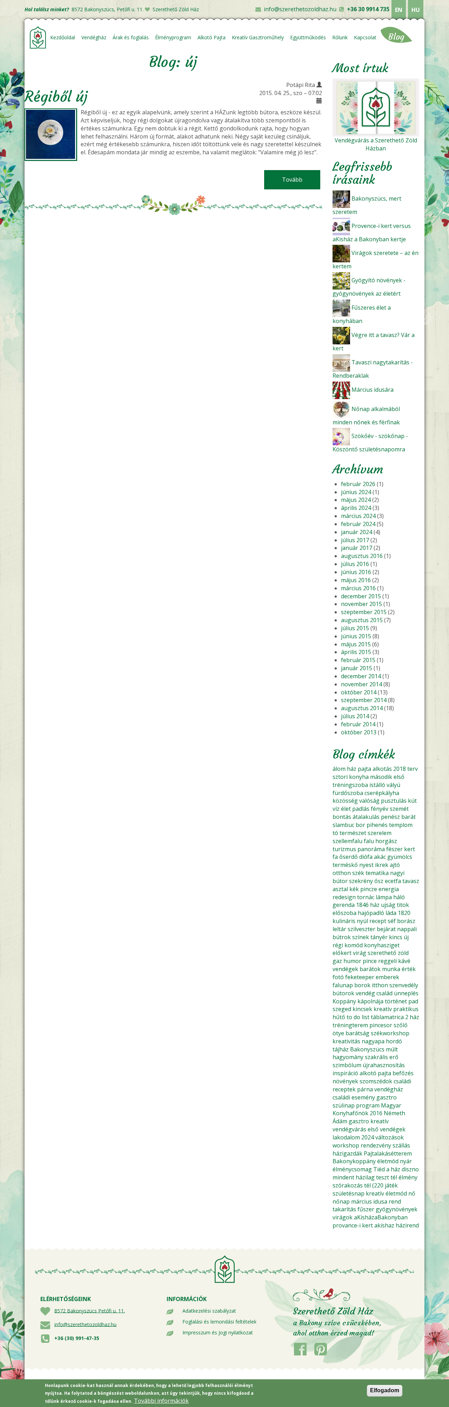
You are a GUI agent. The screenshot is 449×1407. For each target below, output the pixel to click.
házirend (407, 1225)
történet (396, 1001)
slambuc (343, 825)
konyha (359, 777)
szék (358, 873)
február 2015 (358, 660)
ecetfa (393, 881)
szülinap (344, 1105)
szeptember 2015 (364, 612)
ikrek (381, 865)
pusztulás (394, 801)
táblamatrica (387, 1017)
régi (338, 945)
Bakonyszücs (367, 1049)
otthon (342, 873)
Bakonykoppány (354, 1161)
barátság (357, 1033)
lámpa (384, 897)
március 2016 (358, 588)
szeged (342, 1009)
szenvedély (403, 985)
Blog (396, 37)
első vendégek (387, 1129)
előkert (342, 953)
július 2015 (355, 628)
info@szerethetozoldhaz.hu (300, 9)
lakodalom (346, 1137)
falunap (343, 985)
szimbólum (347, 1065)
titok (403, 905)
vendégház (388, 1089)
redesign (344, 897)
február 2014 (358, 724)
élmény (407, 1177)
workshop (346, 1145)
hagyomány (348, 1057)
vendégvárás (349, 1129)
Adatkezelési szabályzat (209, 1310)
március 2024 (358, 516)
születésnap (348, 1193)
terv (412, 769)
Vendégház (93, 37)
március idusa (369, 1201)
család (384, 993)
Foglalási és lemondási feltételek (219, 1321)
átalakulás (366, 817)
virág (359, 953)
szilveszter (361, 929)
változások (389, 1137)
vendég (365, 993)
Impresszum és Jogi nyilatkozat (217, 1332)
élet (346, 809)
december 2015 (361, 596)
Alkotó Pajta (211, 37)
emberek (387, 977)
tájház (341, 1049)
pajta (364, 769)
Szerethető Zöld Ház (176, 9)
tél (393, 1177)
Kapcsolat (365, 37)
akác (380, 857)
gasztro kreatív (369, 1121)
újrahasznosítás (384, 1065)
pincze (368, 889)
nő (411, 1193)
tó (335, 833)
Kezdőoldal (62, 37)
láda (391, 913)
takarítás (344, 1209)
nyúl (362, 921)
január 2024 (356, 532)
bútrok (342, 937)
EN (398, 10)
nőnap (341, 1201)
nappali (407, 929)
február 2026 (358, 484)
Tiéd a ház (386, 1169)
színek (360, 937)
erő (393, 1057)
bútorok (343, 993)
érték (409, 969)
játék (391, 1185)
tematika (377, 873)
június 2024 (356, 492)
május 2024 (356, 500)
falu (369, 841)
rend (395, 1201)
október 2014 (358, 692)
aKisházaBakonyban (381, 1217)
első (399, 777)
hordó (394, 1041)
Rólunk (340, 37)
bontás (342, 817)
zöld (403, 953)
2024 (367, 1137)
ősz (378, 881)
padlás (360, 809)
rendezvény (376, 1145)
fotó (338, 977)
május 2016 (356, 580)
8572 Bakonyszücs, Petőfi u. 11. (107, 9)
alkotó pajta (375, 1073)
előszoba (344, 913)
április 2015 (356, 652)
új (406, 937)
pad (413, 1001)
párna (365, 1089)
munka (391, 969)
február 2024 (358, 524)
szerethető (382, 953)
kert (409, 849)
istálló (377, 785)
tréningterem (350, 1025)
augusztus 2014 (362, 708)
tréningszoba (350, 785)
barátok (370, 969)
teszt (382, 1177)
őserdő (348, 857)
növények (345, 1081)
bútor (340, 881)
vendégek (345, 969)
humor (352, 961)
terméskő (345, 865)
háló (399, 897)
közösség (345, 801)
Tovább (301, 179)
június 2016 (356, 572)
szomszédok (376, 1081)
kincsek (362, 1009)
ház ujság (382, 905)
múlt (392, 1049)
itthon (380, 985)
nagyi (397, 873)
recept (377, 921)
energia (388, 889)
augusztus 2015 (362, 620)
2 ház (412, 1017)
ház (351, 769)
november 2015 (361, 604)
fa (335, 857)
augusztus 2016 (362, 556)
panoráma (371, 849)
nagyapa (373, 1041)
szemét (399, 809)
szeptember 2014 (364, 700)
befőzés (403, 1073)
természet (353, 833)
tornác (365, 897)
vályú (393, 785)
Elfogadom (384, 1390)
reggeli (387, 961)
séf (392, 921)
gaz (337, 961)
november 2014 (361, 684)
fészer (394, 849)
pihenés (377, 825)
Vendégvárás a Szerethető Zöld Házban (376, 144)
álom (339, 769)
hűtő (339, 1017)
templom (401, 825)
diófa (366, 857)
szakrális (376, 1057)
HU (415, 10)
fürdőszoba (348, 793)
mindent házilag (354, 1177)
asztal (340, 889)
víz (336, 809)
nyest (366, 865)
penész (390, 817)
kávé (404, 961)
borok (362, 985)
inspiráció (345, 1073)
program (368, 1105)
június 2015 (356, 636)
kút (412, 801)
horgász (386, 841)
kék (354, 889)
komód (353, 945)
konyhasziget (382, 945)
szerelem (379, 833)
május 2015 (356, 644)
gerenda (344, 905)
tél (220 (373, 1185)
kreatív (383, 1009)
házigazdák (347, 1153)
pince (370, 961)
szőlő (401, 1025)
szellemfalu (347, 841)
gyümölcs (399, 857)
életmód (387, 1161)
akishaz (384, 1225)
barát (408, 817)
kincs (395, 937)
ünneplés (406, 993)
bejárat (386, 929)
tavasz (410, 881)
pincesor (380, 1025)
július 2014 (355, 716)
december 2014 (361, 676)
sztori (340, 777)
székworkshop (390, 1033)
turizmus (344, 849)
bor (360, 825)
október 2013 (358, 732)
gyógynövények (396, 1209)
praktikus (405, 1009)
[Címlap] (38, 37)
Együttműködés (308, 37)
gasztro (386, 1097)
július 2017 (355, 540)
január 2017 (356, 548)
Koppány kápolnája (358, 1001)
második (381, 777)
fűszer (365, 1209)
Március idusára (372, 389)
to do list (358, 1017)
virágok (343, 1217)
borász (406, 921)
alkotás (382, 769)
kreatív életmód (386, 1193)
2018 (399, 769)
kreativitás (346, 1041)
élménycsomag (352, 1169)
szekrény (361, 881)
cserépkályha (381, 793)
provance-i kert (353, 1225)
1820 (404, 913)
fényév (379, 809)
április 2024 (356, 508)
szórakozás (348, 1185)
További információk (161, 1401)
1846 (362, 905)
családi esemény (354, 1097)
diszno (410, 1169)
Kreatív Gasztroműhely (258, 37)
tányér (379, 937)
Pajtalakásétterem (388, 1153)
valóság (369, 801)
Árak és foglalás (131, 37)
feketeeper (359, 977)
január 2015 (356, 668)
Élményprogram (173, 37)
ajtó (395, 865)
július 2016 (355, 564)
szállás (401, 1145)
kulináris (344, 921)
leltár (339, 929)
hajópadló (371, 913)
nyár (406, 1161)
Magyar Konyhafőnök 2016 (367, 1109)
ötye (338, 1033)
